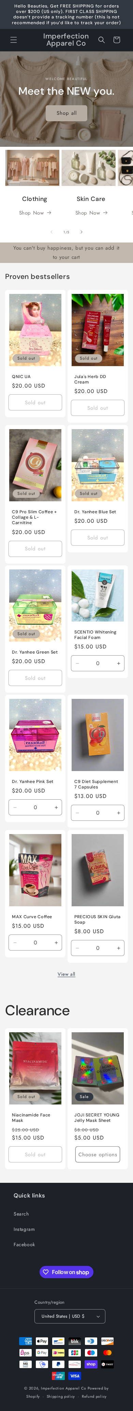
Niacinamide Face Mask (31, 1117)
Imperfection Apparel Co (63, 1388)
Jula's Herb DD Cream (90, 379)
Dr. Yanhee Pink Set (33, 781)
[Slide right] (81, 231)
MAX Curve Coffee (32, 917)
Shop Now (31, 213)
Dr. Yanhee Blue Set (95, 512)
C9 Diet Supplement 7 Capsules (96, 784)
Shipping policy (61, 1396)
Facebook (24, 1244)
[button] (13, 39)
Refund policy (94, 1396)
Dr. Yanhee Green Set (35, 652)
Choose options (97, 1154)
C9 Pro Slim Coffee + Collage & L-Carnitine (34, 517)
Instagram (24, 1229)
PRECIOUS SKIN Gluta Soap (97, 919)
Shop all (67, 113)
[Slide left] (51, 231)
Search (21, 1213)
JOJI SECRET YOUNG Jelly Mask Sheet (97, 1117)
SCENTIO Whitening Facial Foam (95, 634)
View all (66, 974)
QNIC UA (21, 376)
